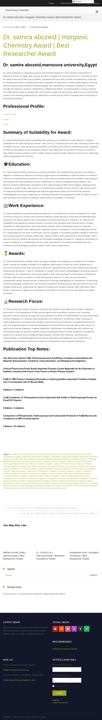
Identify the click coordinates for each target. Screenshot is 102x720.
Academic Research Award (48, 454)
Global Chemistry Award (49, 468)
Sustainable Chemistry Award (33, 488)
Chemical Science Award (71, 454)
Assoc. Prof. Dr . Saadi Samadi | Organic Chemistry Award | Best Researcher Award (57, 513)
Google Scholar (9, 114)
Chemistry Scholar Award (71, 463)
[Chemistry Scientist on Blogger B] (61, 629)
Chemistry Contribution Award (64, 456)
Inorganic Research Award (30, 481)
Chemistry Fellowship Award (48, 459)
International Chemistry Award (79, 481)
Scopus (6, 119)
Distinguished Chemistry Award (32, 466)
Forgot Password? (60, 702)
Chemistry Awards (40, 27)
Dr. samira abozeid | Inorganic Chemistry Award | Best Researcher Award (45, 45)
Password (61, 675)
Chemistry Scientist (17, 10)
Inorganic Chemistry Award (61, 471)
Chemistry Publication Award (79, 461)
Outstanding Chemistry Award (16, 483)
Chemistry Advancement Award (36, 456)
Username (62, 664)
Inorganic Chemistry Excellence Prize (37, 473)
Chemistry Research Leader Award (43, 463)
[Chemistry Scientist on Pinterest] (68, 629)
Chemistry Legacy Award (31, 461)
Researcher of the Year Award (75, 485)
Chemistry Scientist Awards (64, 648)
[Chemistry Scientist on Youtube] (55, 629)
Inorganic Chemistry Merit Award (65, 476)
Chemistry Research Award (15, 463)
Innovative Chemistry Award (73, 468)
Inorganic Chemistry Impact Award (34, 476)
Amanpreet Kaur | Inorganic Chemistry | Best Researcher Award (51, 555)
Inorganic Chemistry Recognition (32, 478)
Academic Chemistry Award (22, 454)
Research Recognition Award (48, 485)
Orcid (5, 124)
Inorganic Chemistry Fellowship (68, 473)
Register (56, 700)
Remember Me (61, 686)
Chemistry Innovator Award (74, 459)
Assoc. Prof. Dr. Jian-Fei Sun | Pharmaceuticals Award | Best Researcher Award (42, 508)
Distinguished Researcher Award (62, 466)
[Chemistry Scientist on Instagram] (74, 629)
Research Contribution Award (44, 483)
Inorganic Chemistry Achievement (33, 471)
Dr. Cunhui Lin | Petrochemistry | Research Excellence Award (17, 555)
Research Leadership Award (22, 485)
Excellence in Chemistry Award (23, 468)
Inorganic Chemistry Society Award (63, 478)
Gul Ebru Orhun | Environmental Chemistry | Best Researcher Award (34, 594)
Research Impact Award (68, 483)
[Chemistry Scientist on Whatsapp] (87, 629)
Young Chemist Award (57, 488)
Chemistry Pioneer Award (54, 461)
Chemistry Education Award (22, 459)
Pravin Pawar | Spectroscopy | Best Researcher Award (80, 555)
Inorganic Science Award (54, 481)
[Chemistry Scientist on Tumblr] (80, 629)
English (78, 2)
